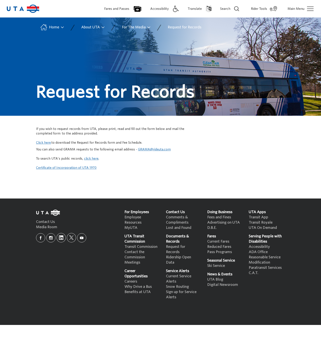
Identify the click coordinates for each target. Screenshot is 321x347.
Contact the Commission (134, 254)
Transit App (258, 217)
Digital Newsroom (222, 285)
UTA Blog (215, 279)
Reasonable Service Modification (265, 259)
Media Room (46, 227)
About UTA (91, 27)
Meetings (132, 262)
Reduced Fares (219, 247)
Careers (130, 281)
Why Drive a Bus (138, 287)
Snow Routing (177, 287)
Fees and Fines (219, 217)
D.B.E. (212, 228)
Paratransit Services (265, 268)
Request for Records (184, 27)
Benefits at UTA (137, 292)
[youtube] (81, 237)
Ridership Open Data (178, 259)
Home (54, 27)
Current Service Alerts (178, 278)
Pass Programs (219, 252)
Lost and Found (178, 228)
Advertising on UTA (223, 222)
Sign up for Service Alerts (181, 294)
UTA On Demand (263, 228)
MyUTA (130, 228)
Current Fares (218, 241)
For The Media (134, 27)
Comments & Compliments (177, 219)
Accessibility (259, 247)
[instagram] (50, 237)
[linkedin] (61, 237)
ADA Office (258, 252)
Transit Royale (261, 222)
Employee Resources (133, 219)
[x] (71, 237)
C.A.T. (253, 273)
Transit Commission (140, 247)
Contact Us (45, 222)
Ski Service (216, 266)
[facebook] (40, 237)
